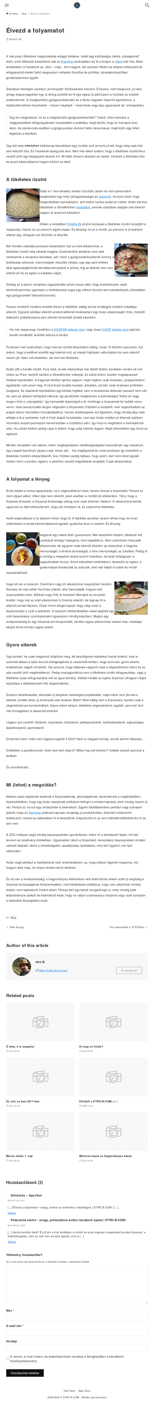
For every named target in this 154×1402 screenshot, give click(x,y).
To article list (129, 970)
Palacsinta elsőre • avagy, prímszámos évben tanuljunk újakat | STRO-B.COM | (68, 1220)
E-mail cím (15, 1326)
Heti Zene (69, 1390)
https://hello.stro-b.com (53, 970)
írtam (118, 61)
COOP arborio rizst (115, 329)
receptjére (83, 207)
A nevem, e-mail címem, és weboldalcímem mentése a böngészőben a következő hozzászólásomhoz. (67, 1358)
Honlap (11, 1341)
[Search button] (147, 5)
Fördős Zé (74, 224)
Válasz (12, 1213)
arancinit (105, 196)
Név (10, 1310)
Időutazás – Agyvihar (26, 1195)
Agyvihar (67, 61)
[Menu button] (7, 5)
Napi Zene (84, 1390)
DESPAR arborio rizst (69, 329)
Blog (13, 917)
